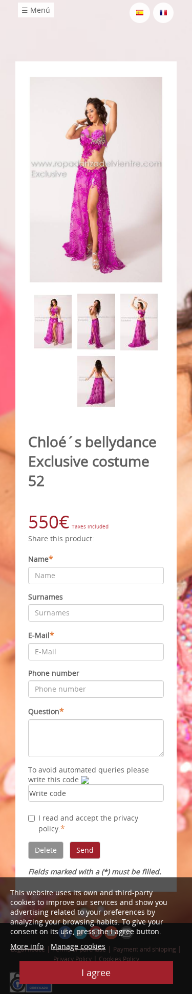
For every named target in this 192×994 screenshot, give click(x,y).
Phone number (53, 673)
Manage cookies (78, 946)
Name (40, 558)
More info (27, 946)
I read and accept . (88, 823)
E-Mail (41, 634)
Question (46, 711)
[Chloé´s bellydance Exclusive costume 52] (96, 179)
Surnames (45, 597)
